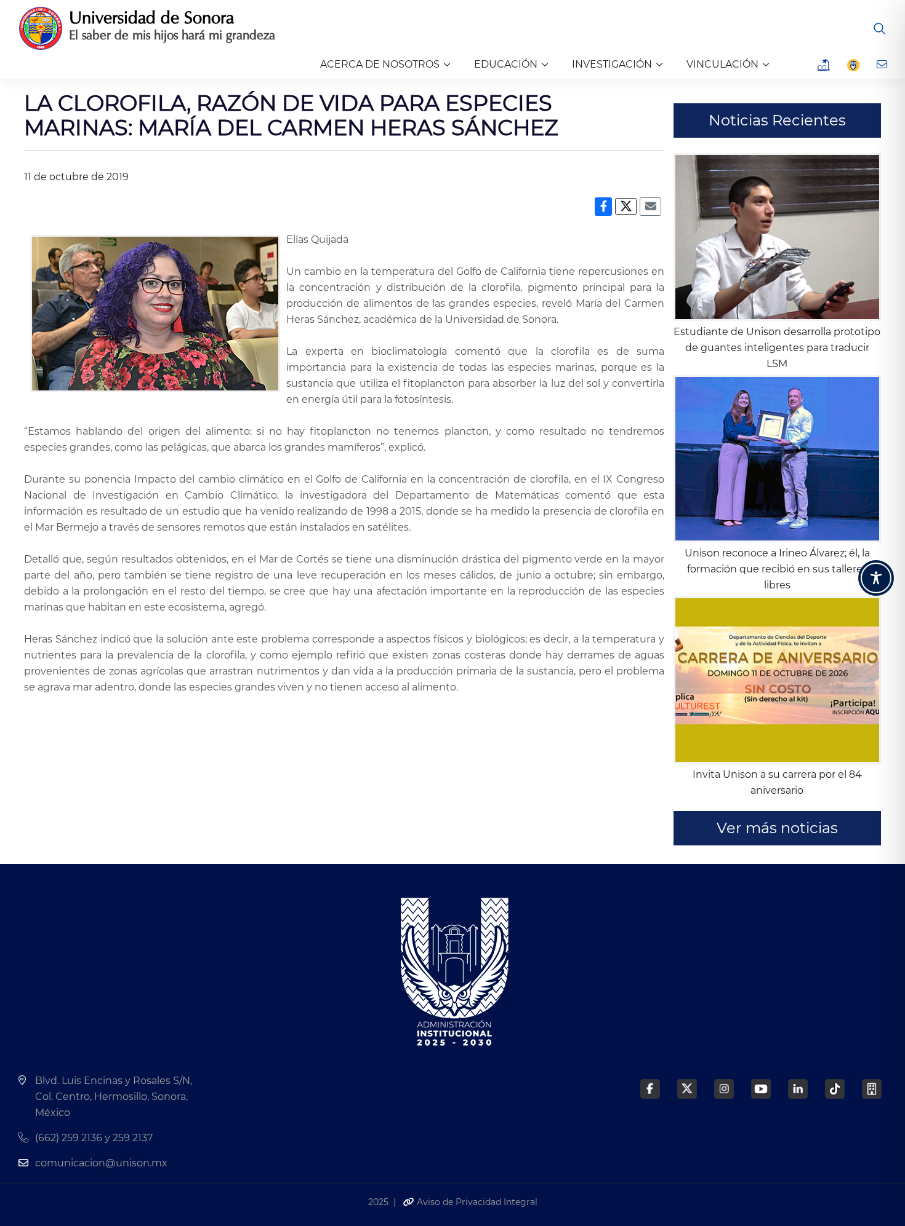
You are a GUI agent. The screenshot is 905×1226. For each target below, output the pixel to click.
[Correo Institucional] (883, 64)
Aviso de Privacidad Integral (475, 1202)
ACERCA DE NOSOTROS (380, 64)
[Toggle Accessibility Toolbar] (876, 578)
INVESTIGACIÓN (612, 64)
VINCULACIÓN (722, 64)
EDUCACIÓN (505, 64)
